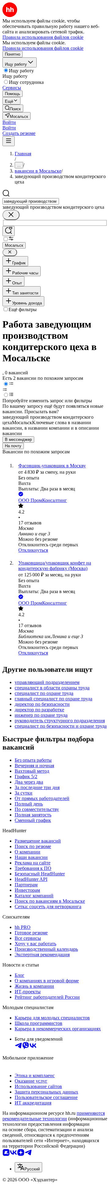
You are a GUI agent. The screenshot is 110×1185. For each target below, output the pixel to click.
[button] (9, 122)
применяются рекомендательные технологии (53, 1116)
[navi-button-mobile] (8, 141)
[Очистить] (11, 215)
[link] (12, 108)
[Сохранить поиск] (8, 231)
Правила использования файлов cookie (42, 48)
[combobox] (30, 201)
